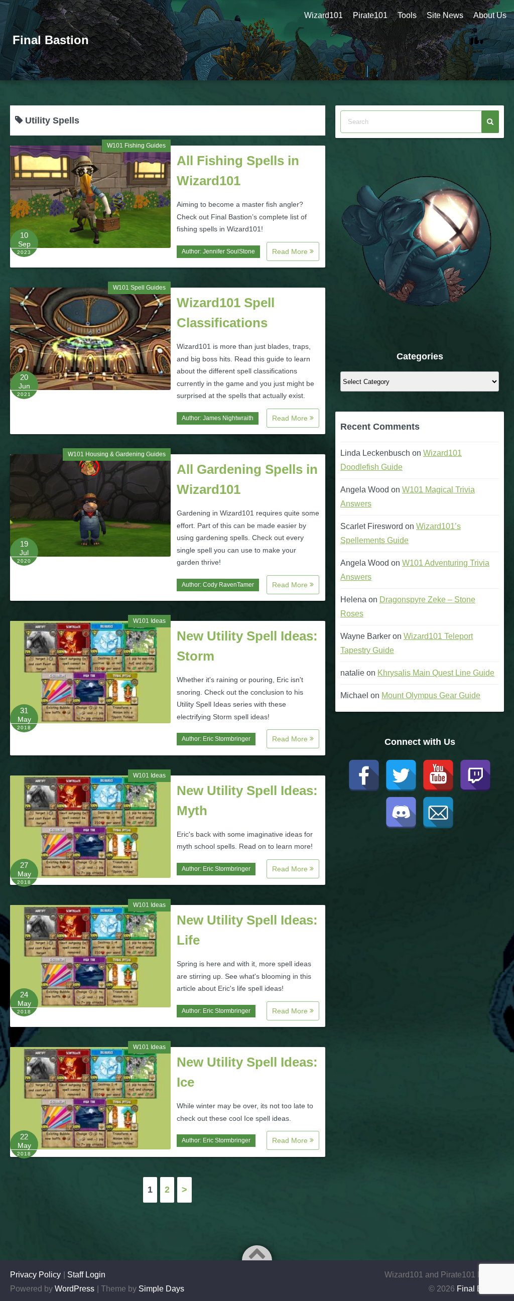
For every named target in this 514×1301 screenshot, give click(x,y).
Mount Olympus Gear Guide (430, 695)
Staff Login (86, 1274)
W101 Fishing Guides (136, 145)
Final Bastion (51, 40)
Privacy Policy (35, 1274)
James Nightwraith (228, 418)
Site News (445, 15)
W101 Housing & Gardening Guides (117, 454)
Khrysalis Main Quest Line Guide (435, 673)
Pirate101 (370, 15)
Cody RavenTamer (228, 584)
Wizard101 (323, 15)
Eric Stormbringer (226, 738)
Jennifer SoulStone (229, 251)
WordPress (74, 1288)
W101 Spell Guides (139, 287)
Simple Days (161, 1288)
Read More (291, 251)
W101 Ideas (149, 620)
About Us (489, 15)
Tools (407, 15)
